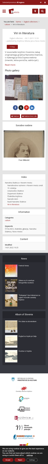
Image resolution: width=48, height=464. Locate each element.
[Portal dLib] (24, 409)
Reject (20, 460)
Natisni (16, 116)
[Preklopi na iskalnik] (42, 11)
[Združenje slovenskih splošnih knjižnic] (24, 418)
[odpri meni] (4, 11)
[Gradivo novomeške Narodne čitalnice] (24, 87)
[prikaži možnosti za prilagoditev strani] (41, 2)
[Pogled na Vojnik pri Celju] (11, 341)
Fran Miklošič (24, 160)
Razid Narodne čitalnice (16, 202)
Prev (13, 47)
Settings (32, 460)
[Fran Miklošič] (24, 144)
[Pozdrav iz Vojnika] (11, 356)
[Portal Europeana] (24, 399)
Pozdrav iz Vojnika (25, 351)
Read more (10, 64)
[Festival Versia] (11, 271)
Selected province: (13, 2)
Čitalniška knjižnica (14, 196)
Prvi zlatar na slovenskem (27, 321)
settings (30, 455)
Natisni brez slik (30, 116)
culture (7, 220)
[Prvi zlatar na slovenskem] (11, 326)
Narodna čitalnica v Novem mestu (18, 183)
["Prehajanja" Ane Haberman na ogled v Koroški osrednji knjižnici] (11, 300)
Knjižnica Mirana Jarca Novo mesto (31, 41)
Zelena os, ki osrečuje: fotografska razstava (26, 282)
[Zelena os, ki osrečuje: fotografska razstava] (11, 285)
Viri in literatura (13, 204)
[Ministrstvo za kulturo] (24, 379)
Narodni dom (12, 199)
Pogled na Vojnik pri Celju (28, 336)
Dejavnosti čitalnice (15, 193)
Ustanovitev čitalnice (15, 191)
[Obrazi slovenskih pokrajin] (24, 427)
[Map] (35, 11)
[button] (38, 150)
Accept (8, 460)
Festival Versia (24, 266)
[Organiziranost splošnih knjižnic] (24, 389)
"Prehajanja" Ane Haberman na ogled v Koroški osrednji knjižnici (29, 297)
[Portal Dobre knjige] (24, 436)
